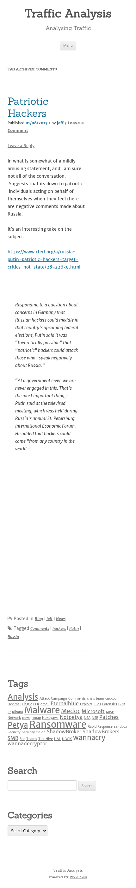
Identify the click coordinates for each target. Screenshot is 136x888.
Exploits (86, 704)
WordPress (78, 877)
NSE (95, 718)
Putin (74, 628)
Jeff (49, 618)
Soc (22, 739)
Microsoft (93, 711)
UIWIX (67, 739)
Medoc (70, 711)
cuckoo (110, 698)
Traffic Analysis (68, 13)
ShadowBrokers (101, 731)
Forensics (109, 704)
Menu (68, 45)
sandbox (120, 727)
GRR (121, 704)
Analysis (23, 697)
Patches (109, 717)
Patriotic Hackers (28, 107)
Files (97, 704)
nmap (36, 718)
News (60, 618)
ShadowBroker (64, 731)
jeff (60, 123)
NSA (87, 718)
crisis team (95, 698)
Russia (13, 636)
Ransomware (57, 724)
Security (14, 732)
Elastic (27, 704)
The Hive (45, 739)
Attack (45, 698)
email (44, 704)
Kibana (17, 712)
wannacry (89, 737)
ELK (36, 704)
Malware (42, 710)
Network (14, 718)
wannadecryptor (27, 743)
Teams (31, 739)
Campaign (59, 698)
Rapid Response (100, 727)
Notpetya (71, 717)
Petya (18, 725)
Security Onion (34, 732)
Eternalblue (65, 703)
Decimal (14, 704)
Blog (39, 618)
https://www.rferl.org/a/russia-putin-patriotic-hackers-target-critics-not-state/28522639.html (44, 259)
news (26, 718)
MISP (110, 712)
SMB (13, 738)
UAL (57, 739)
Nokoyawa (50, 718)
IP (9, 712)
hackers (59, 628)
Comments (39, 628)
